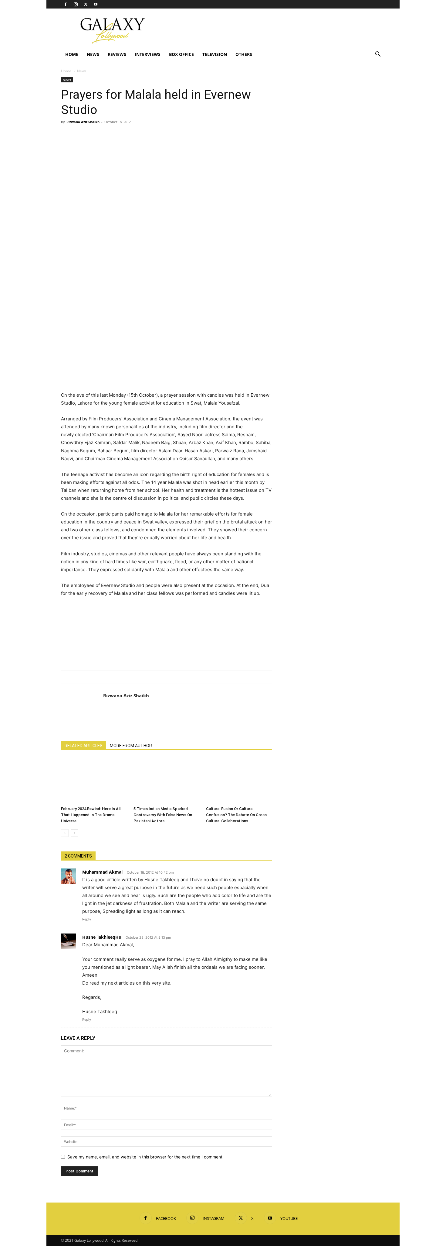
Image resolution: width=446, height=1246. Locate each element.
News (93, 54)
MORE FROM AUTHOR (131, 745)
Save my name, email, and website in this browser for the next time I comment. (145, 1156)
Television (214, 54)
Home (71, 54)
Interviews (147, 54)
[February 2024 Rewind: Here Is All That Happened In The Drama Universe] (94, 781)
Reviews (117, 54)
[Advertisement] (274, 30)
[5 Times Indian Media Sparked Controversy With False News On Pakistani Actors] (166, 781)
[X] (85, 4)
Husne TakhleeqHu (101, 937)
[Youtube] (95, 4)
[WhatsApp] (109, 135)
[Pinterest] (95, 135)
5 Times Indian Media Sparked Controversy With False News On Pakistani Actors (162, 814)
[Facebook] (65, 4)
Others (243, 54)
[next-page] (74, 833)
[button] (377, 55)
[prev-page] (65, 833)
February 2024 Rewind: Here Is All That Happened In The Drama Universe (90, 814)
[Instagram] (75, 4)
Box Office (181, 54)
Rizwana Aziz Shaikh (83, 121)
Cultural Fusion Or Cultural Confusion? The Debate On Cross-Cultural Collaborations (237, 814)
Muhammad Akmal (102, 872)
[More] (123, 135)
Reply (86, 919)
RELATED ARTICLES (84, 745)
